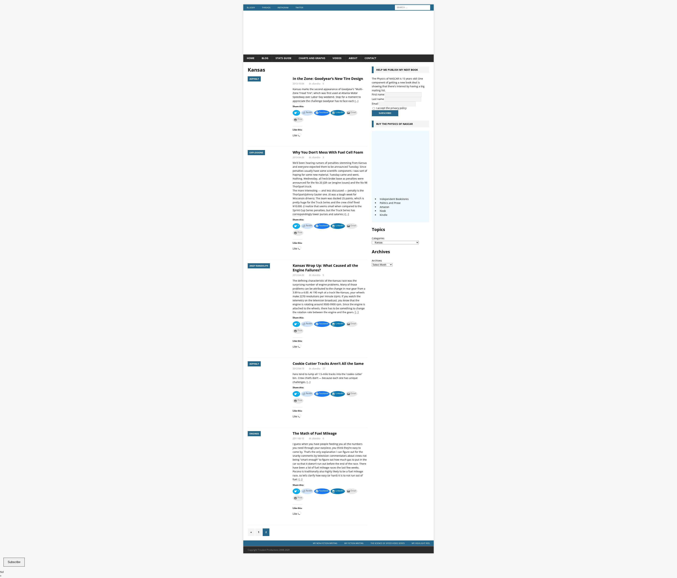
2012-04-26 (298, 275)
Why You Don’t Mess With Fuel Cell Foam (328, 152)
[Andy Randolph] (268, 278)
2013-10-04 (298, 83)
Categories (378, 238)
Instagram (282, 7)
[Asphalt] (268, 92)
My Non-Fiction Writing (325, 543)
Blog (265, 58)
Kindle (383, 215)
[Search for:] (412, 7)
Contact (370, 58)
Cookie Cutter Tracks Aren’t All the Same (328, 363)
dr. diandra (314, 83)
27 (324, 368)
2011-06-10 (298, 438)
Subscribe (14, 562)
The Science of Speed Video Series (388, 543)
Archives (377, 260)
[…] (356, 101)
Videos (337, 58)
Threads (266, 7)
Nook (383, 210)
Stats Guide (283, 58)
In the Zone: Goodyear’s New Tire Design (328, 78)
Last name (378, 99)
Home (250, 58)
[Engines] (268, 446)
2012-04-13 (298, 368)
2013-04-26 (298, 157)
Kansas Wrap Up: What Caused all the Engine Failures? (325, 267)
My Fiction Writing (354, 543)
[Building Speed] (338, 52)
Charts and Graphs (312, 58)
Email (375, 103)
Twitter (299, 7)
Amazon (384, 207)
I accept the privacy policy (391, 108)
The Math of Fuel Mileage (315, 433)
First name (378, 94)
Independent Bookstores (394, 199)
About (353, 58)
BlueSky (251, 7)
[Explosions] (268, 165)
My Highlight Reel (421, 543)
